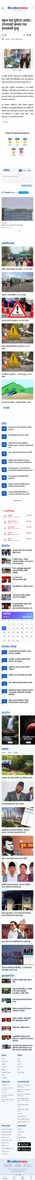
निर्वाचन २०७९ (5, 1143)
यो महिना (16, 753)
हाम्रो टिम (20, 1129)
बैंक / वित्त (20, 1067)
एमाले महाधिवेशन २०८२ (8, 1148)
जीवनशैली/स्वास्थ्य (6, 1072)
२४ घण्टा (4, 753)
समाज (3, 1059)
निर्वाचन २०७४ (5, 1138)
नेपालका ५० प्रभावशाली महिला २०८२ (24, 1086)
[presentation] (15, 231)
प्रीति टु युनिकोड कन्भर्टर (23, 1119)
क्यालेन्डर (7, 614)
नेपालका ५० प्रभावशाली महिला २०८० (24, 1095)
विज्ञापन (19, 1135)
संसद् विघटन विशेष (6, 1135)
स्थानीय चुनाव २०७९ (7, 1140)
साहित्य (3, 1064)
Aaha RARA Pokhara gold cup (8, 1096)
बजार (19, 1059)
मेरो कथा (20, 1114)
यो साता (9, 753)
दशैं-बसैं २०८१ (5, 1154)
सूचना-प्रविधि (21, 1072)
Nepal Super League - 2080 (8, 1100)
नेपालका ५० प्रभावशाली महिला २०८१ (24, 1090)
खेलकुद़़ (4, 1070)
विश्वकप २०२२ (5, 1151)
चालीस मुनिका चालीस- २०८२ (23, 1106)
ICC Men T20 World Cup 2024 (7, 1089)
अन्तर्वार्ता (4, 1067)
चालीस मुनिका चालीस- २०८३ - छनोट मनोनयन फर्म (23, 1100)
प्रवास (3, 1075)
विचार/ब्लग (4, 1061)
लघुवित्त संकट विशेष (7, 1132)
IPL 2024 (4, 1092)
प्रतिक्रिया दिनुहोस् (27, 185)
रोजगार (19, 1064)
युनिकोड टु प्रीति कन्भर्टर (23, 1122)
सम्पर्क (19, 1140)
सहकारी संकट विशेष (7, 1129)
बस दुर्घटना (5, 122)
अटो (19, 1070)
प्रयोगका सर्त (21, 1132)
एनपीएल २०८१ (5, 1085)
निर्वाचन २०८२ (5, 1146)
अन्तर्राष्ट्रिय (4, 1078)
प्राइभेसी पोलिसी (22, 1138)
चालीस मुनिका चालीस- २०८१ (23, 1110)
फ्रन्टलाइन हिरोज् (22, 1117)
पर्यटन (19, 1061)
